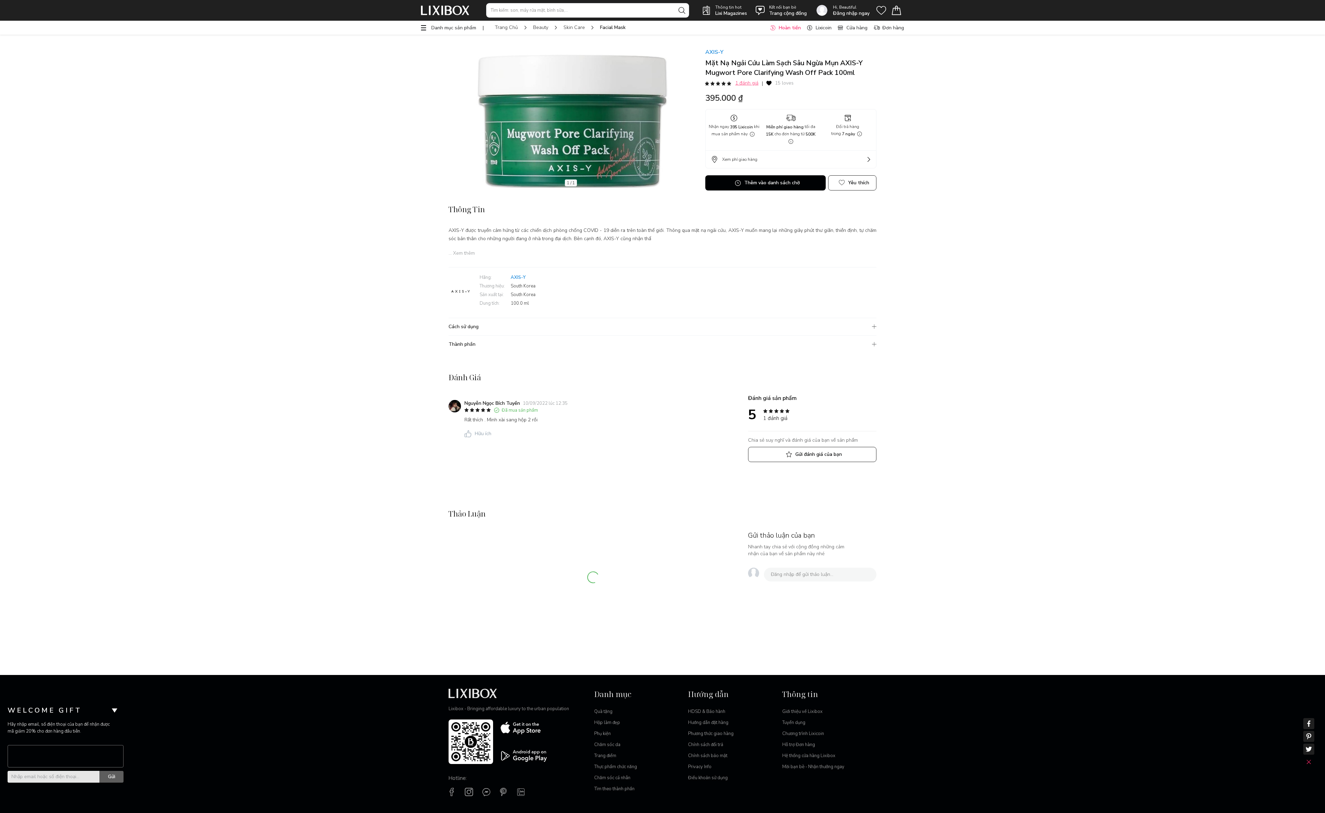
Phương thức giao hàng (711, 734)
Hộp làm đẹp (607, 722)
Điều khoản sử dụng (708, 778)
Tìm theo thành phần (614, 789)
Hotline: (458, 778)
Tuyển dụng (793, 722)
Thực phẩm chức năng (615, 767)
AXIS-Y (714, 52)
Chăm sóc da (607, 745)
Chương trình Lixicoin (803, 734)
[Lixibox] (445, 10)
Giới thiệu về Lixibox (802, 711)
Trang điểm (605, 756)
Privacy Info (699, 767)
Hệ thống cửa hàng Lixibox (808, 756)
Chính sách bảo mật (707, 756)
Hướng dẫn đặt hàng (708, 722)
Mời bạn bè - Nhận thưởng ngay (813, 767)
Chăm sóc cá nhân (612, 778)
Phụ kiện (602, 734)
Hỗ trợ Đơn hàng (798, 745)
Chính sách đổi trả (705, 745)
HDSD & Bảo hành (706, 711)
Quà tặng (603, 711)
